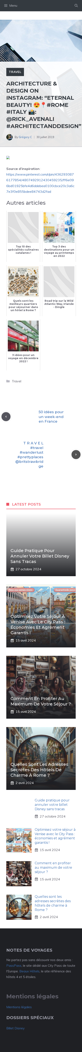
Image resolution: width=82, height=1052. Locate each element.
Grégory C (25, 137)
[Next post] (76, 455)
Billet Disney (15, 1028)
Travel (15, 72)
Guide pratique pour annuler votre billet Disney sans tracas (40, 556)
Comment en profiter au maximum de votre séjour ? (53, 867)
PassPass (13, 966)
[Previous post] (6, 417)
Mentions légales (19, 1007)
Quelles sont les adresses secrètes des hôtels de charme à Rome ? (39, 770)
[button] (76, 5)
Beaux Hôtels (29, 971)
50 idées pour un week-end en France (51, 416)
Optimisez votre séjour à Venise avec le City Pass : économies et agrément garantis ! (55, 836)
